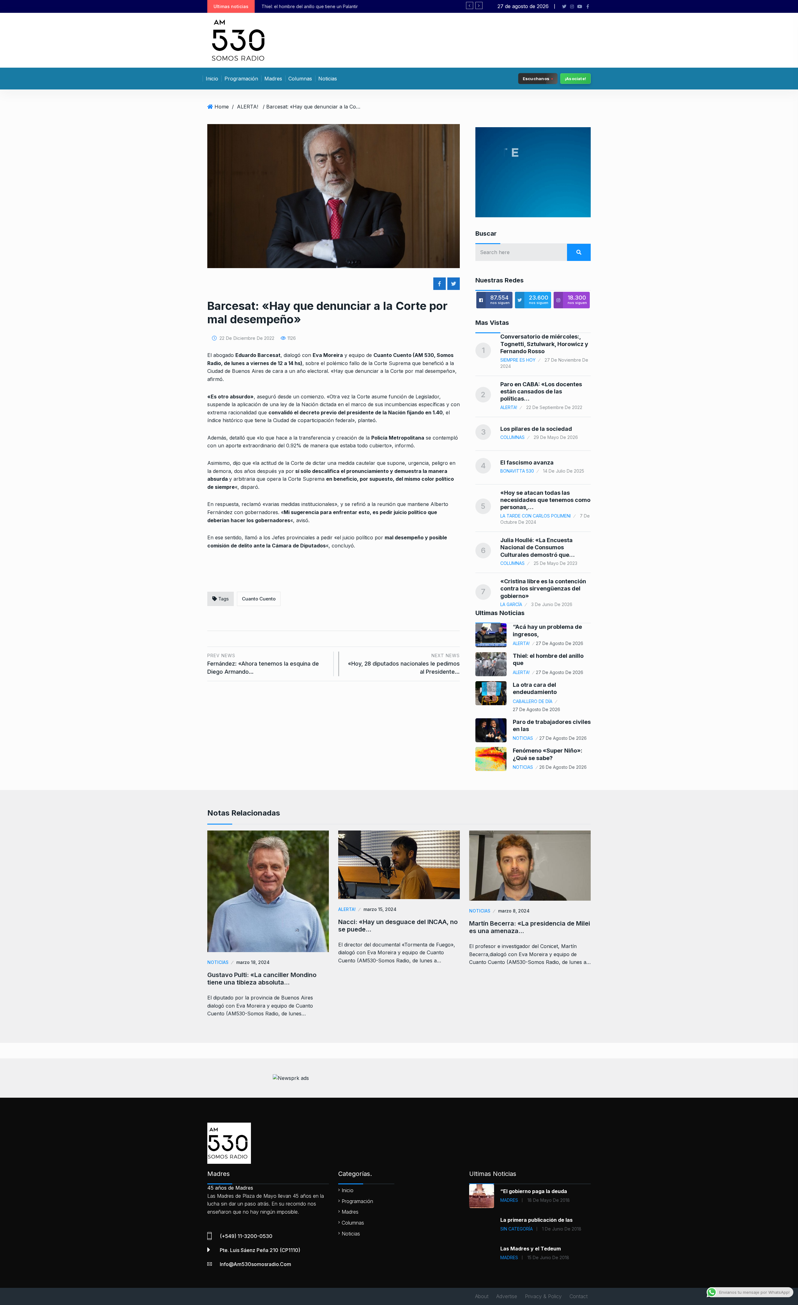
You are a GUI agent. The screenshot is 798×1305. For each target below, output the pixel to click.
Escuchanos (536, 78)
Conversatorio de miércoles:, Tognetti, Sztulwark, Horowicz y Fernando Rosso (544, 343)
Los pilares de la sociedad (536, 429)
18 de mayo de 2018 (548, 1200)
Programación (241, 78)
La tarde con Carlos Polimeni (535, 515)
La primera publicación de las (536, 1220)
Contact (579, 1296)
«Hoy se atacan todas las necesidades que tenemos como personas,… (545, 500)
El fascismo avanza (527, 462)
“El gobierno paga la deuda (533, 1191)
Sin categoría (516, 1228)
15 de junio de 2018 (548, 1257)
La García (511, 604)
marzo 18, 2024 (253, 962)
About (481, 1296)
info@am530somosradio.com (255, 1264)
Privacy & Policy (543, 1296)
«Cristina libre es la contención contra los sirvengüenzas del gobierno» (543, 588)
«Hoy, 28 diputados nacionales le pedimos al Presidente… (404, 664)
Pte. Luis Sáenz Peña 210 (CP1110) (260, 1250)
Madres (273, 78)
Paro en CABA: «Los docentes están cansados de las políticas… (541, 391)
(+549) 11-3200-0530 (246, 1236)
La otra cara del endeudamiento (305, 6)
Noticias (327, 78)
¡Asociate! (575, 78)
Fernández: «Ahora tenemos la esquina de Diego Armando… (263, 664)
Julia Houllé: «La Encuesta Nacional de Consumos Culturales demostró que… (537, 547)
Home (221, 107)
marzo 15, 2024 (380, 909)
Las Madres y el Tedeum (530, 1248)
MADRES (509, 1200)
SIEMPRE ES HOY (518, 360)
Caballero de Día (532, 701)
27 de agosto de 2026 (559, 643)
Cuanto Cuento (259, 599)
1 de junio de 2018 (561, 1228)
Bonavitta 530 (517, 471)
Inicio (212, 78)
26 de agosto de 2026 (563, 767)
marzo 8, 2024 (514, 910)
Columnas (300, 78)
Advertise (506, 1296)
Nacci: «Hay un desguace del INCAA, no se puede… (398, 925)
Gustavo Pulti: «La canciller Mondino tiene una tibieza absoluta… (261, 978)
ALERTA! (247, 107)
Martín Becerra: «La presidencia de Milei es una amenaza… (529, 927)
